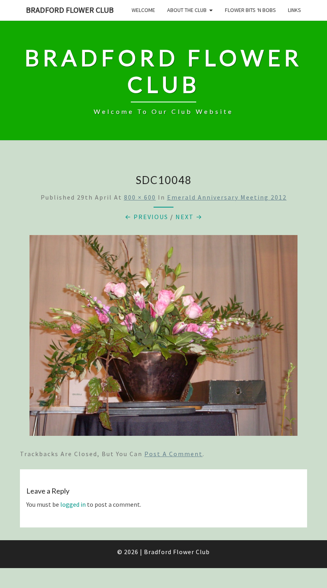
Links (294, 10)
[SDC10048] (163, 338)
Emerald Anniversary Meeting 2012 (227, 197)
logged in (73, 504)
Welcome (143, 10)
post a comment (173, 454)
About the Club (187, 10)
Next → (189, 217)
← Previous (146, 217)
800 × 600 (140, 197)
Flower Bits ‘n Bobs (250, 10)
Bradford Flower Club (70, 10)
